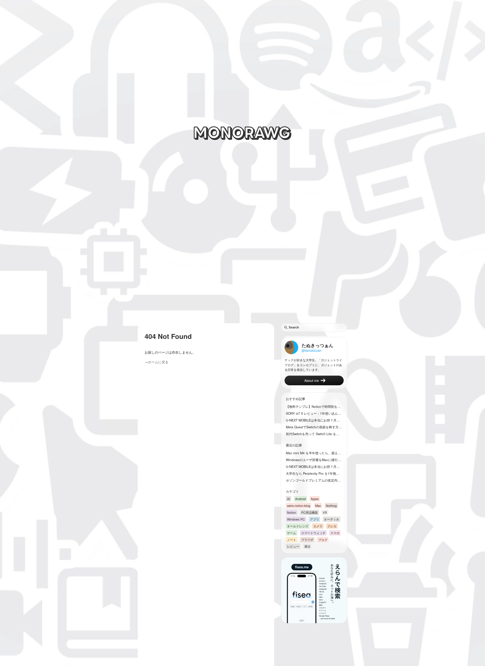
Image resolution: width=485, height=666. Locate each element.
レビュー (293, 546)
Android (300, 498)
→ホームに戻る (156, 361)
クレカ (331, 526)
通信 (307, 546)
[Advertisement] (242, 294)
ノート (291, 539)
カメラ (317, 526)
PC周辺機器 (309, 512)
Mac (318, 505)
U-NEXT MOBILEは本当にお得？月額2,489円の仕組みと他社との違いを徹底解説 (315, 420)
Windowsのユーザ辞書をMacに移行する (315, 459)
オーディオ (331, 519)
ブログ (322, 539)
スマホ (335, 533)
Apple (315, 498)
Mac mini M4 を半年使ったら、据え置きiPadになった (315, 452)
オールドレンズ (297, 526)
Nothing (331, 505)
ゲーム (291, 533)
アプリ (314, 519)
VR (325, 512)
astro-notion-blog (298, 505)
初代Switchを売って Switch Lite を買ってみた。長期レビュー (315, 433)
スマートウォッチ (313, 533)
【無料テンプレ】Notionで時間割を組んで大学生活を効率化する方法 (315, 406)
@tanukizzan (311, 350)
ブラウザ (307, 539)
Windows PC (296, 519)
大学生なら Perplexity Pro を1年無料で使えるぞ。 (315, 473)
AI (288, 498)
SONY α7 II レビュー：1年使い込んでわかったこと (315, 413)
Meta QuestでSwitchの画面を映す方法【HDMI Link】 (315, 426)
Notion (291, 512)
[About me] (314, 380)
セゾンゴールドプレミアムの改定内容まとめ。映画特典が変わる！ (315, 480)
